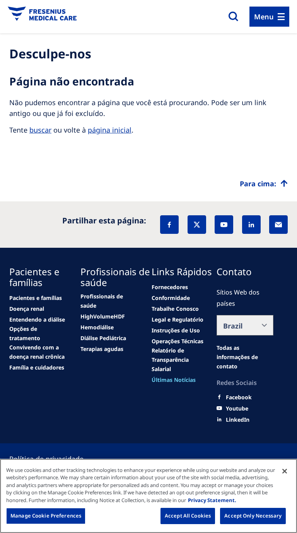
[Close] (284, 471)
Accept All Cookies (188, 515)
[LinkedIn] (251, 224)
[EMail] (278, 224)
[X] (197, 224)
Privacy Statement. (212, 500)
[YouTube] (224, 224)
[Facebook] (169, 224)
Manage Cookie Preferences (45, 515)
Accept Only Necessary (253, 515)
